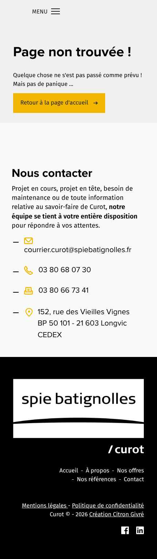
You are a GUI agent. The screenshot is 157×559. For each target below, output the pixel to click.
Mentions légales (45, 505)
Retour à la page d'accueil (55, 102)
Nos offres (130, 470)
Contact (134, 479)
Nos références (96, 479)
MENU (40, 11)
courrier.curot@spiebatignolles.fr (77, 249)
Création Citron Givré (116, 514)
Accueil (69, 470)
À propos (97, 470)
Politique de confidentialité (108, 505)
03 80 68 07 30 (64, 269)
